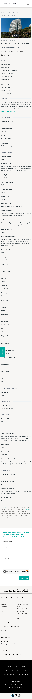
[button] (28, 4)
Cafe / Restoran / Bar (22, 609)
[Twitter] (9, 654)
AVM (18, 606)
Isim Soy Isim (7, 541)
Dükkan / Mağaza (21, 601)
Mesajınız (6, 559)
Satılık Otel (20, 616)
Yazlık (2, 611)
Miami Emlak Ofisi (10, 3)
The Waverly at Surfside (16, 687)
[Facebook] (2, 654)
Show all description (7, 111)
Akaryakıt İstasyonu (22, 604)
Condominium (12, 13)
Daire (2, 601)
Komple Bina (20, 611)
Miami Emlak (9, 670)
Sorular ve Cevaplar (12, 666)
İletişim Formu (5, 631)
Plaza (18, 618)
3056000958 (6, 637)
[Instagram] (6, 654)
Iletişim (23, 666)
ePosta (5, 547)
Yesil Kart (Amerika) (9, 674)
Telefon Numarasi (10, 553)
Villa (2, 609)
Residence (3, 604)
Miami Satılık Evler (23, 674)
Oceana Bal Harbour (21, 685)
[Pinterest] (20, 654)
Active (7, 79)
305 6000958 (6, 641)
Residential (3, 13)
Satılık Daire (16, 681)
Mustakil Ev (4, 606)
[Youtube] (13, 654)
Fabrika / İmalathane (22, 613)
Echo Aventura (9, 685)
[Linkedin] (16, 654)
